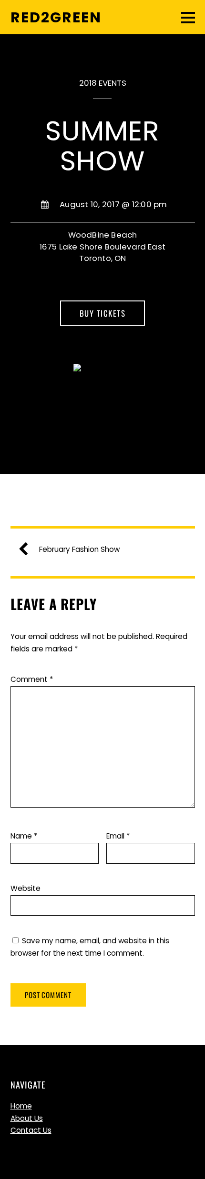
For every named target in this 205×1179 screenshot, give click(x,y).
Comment (31, 679)
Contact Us (30, 1130)
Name (23, 836)
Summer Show (102, 145)
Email (118, 836)
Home (21, 1106)
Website (25, 888)
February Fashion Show (79, 549)
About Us (26, 1118)
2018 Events (102, 83)
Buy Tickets (103, 313)
